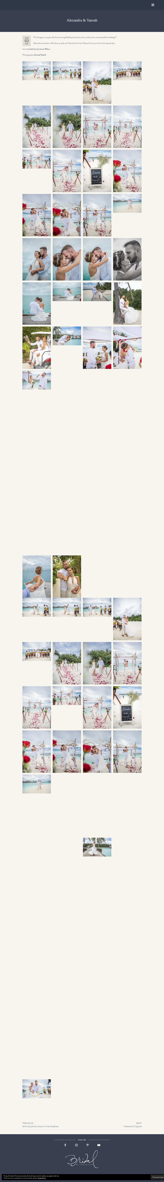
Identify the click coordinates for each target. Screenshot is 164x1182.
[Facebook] (65, 1147)
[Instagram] (76, 1147)
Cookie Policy (42, 1178)
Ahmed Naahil (40, 54)
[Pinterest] (87, 1147)
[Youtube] (98, 1147)
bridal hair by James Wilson (39, 49)
